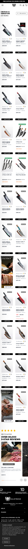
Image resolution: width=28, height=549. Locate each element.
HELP (3, 508)
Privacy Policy (12, 534)
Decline (6, 542)
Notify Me (7, 219)
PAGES (3, 512)
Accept (6, 538)
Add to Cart (7, 52)
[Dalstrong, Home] (14, 5)
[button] (25, 480)
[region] (14, 1)
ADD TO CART (8, 287)
